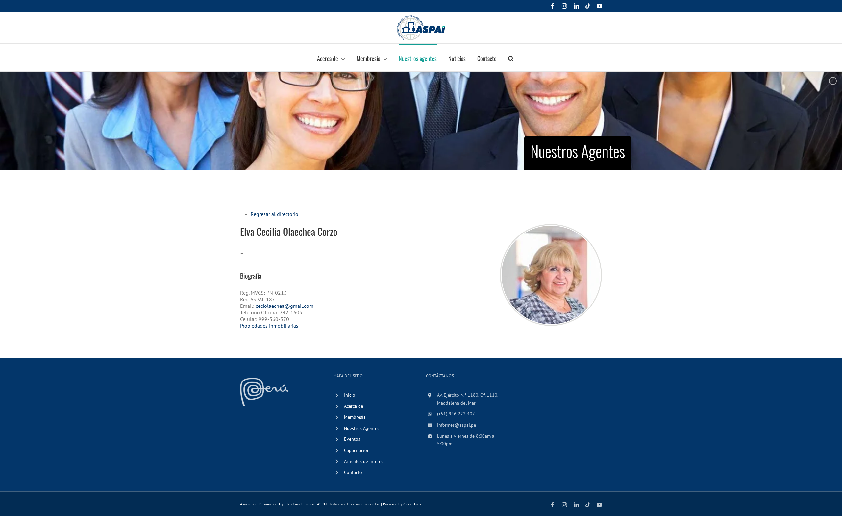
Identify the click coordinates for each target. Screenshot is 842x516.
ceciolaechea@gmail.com (284, 306)
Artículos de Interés (363, 461)
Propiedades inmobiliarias (269, 325)
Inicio (349, 395)
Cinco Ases (412, 504)
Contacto (353, 472)
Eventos (352, 439)
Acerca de (353, 406)
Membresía (355, 417)
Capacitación (357, 450)
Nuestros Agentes (361, 428)
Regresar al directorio (274, 214)
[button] (511, 57)
